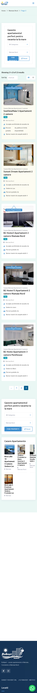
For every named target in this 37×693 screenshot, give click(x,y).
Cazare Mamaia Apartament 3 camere (15, 349)
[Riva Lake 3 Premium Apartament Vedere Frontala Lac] (8, 479)
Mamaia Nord (13, 11)
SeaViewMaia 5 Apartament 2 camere (18, 112)
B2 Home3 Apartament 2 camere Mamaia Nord (16, 234)
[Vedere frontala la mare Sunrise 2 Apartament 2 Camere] (21, 449)
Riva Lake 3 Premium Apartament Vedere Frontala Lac (9, 489)
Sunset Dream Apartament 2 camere (18, 173)
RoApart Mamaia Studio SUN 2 (33, 458)
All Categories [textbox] (13, 44)
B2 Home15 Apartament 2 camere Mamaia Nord (16, 292)
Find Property (13, 59)
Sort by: (4, 77)
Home (3, 11)
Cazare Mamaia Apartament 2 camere (16, 108)
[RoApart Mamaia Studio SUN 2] (32, 449)
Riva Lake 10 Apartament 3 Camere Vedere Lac (9, 461)
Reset (25, 58)
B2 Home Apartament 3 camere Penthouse (15, 353)
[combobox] (18, 44)
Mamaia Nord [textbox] (13, 52)
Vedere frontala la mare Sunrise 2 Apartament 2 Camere (22, 460)
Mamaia (8, 469)
